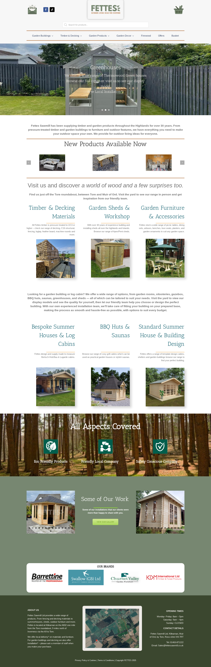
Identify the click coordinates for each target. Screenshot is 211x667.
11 (62, 528)
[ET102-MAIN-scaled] (165, 240)
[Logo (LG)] (105, 2)
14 (72, 528)
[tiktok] (52, 9)
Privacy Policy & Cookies (85, 664)
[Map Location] (112, 613)
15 (51, 531)
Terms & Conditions (106, 664)
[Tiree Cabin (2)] (165, 369)
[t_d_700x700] (55, 240)
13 (69, 528)
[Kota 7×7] (110, 368)
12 (65, 528)
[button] (29, 162)
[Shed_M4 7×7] (110, 240)
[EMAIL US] (32, 5)
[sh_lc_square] (55, 368)
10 (59, 528)
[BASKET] (178, 5)
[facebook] (45, 9)
